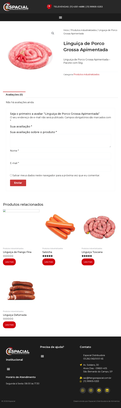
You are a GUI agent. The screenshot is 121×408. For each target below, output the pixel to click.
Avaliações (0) (14, 94)
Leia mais (9, 262)
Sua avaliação (21, 126)
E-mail (14, 163)
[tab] (14, 95)
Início (66, 30)
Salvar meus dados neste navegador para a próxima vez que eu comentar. (56, 175)
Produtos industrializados (84, 30)
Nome (14, 150)
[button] (60, 17)
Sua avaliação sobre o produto (33, 132)
